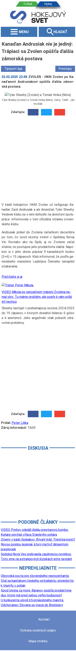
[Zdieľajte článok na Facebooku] (33, 112)
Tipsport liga (13, 69)
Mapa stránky (38, 641)
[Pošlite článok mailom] (59, 112)
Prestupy (65, 69)
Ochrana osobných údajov (38, 630)
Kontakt (44, 619)
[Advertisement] (38, 160)
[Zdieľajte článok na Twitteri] (46, 112)
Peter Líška (20, 423)
